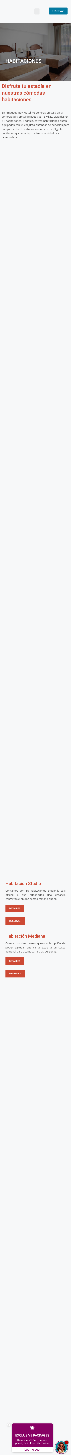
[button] (37, 11)
